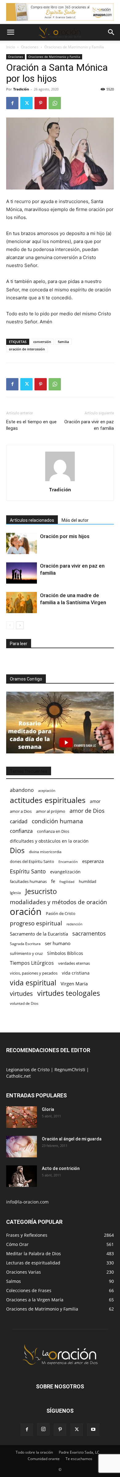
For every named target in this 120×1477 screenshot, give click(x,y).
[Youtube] (93, 1429)
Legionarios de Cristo (28, 1069)
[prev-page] (10, 625)
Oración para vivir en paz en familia (89, 425)
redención (74, 924)
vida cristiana (76, 973)
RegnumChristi (70, 1069)
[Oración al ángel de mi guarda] (21, 1146)
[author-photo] (60, 481)
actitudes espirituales (48, 800)
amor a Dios (21, 811)
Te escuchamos (79, 1458)
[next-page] (20, 625)
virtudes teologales (68, 993)
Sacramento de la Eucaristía (39, 934)
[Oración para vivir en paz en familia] (21, 573)
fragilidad (66, 882)
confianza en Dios (53, 831)
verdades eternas (74, 963)
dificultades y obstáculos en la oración (49, 841)
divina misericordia (45, 851)
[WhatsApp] (55, 103)
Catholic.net (18, 1076)
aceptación (46, 790)
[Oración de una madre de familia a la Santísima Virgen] (21, 602)
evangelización (65, 872)
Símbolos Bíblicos (65, 953)
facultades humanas (28, 881)
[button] (10, 32)
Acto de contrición (61, 1168)
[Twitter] (26, 103)
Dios (17, 850)
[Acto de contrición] (21, 1176)
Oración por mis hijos (65, 536)
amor (95, 801)
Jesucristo (41, 891)
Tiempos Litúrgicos (32, 963)
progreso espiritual (36, 923)
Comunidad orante (44, 1458)
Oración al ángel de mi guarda (72, 1138)
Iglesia (15, 892)
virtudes (21, 993)
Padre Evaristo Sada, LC (79, 1452)
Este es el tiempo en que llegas (31, 425)
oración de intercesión (27, 349)
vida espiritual (33, 983)
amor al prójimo (50, 811)
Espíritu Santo (28, 871)
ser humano (57, 943)
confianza (21, 831)
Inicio (10, 47)
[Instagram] (43, 1429)
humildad (87, 881)
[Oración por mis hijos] (21, 543)
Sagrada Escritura (25, 943)
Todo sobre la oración (34, 1452)
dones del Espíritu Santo (32, 861)
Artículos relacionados (32, 520)
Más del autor (75, 520)
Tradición (21, 89)
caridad (18, 821)
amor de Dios (87, 811)
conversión (42, 341)
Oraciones (29, 47)
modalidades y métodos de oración (58, 902)
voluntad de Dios (24, 1003)
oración (26, 911)
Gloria (48, 1109)
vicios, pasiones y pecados (34, 973)
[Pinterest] (40, 103)
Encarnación (68, 862)
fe (53, 881)
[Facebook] (12, 103)
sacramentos (89, 933)
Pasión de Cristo (60, 913)
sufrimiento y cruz (26, 953)
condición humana (57, 821)
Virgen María (74, 983)
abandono (22, 790)
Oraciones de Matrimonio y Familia (74, 47)
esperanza (93, 861)
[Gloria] (21, 1117)
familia (63, 341)
